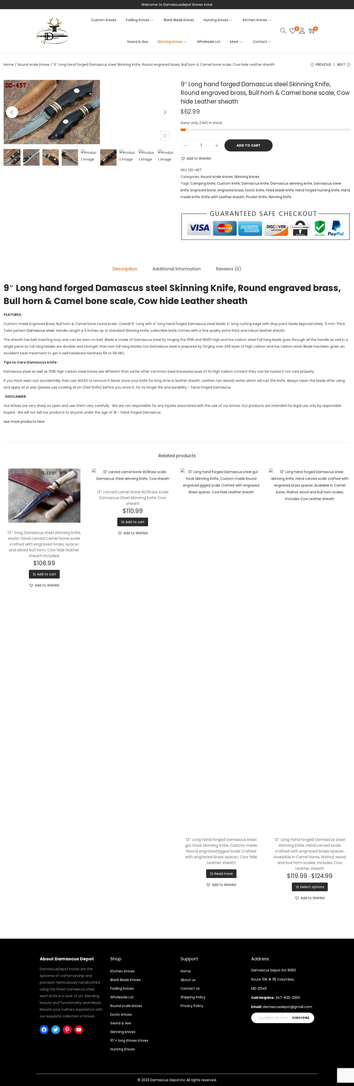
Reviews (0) (228, 269)
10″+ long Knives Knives (129, 1040)
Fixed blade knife (280, 190)
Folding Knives (122, 988)
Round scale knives (34, 64)
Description (125, 269)
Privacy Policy (192, 1005)
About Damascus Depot (67, 959)
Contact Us (190, 988)
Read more (223, 873)
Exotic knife (254, 190)
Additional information (176, 269)
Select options (312, 886)
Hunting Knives (122, 1049)
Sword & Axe (120, 1023)
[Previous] (12, 112)
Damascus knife (255, 183)
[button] (196, 158)
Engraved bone (203, 190)
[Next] (165, 112)
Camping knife (202, 183)
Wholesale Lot (122, 997)
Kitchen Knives (122, 971)
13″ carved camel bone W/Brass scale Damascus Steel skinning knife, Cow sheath (133, 497)
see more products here (24, 421)
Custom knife (228, 183)
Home (9, 64)
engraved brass (230, 190)
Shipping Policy (193, 997)
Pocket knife (256, 197)
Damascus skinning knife (291, 183)
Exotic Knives (121, 1014)
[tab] (125, 269)
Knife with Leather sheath (223, 197)
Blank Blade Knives (125, 979)
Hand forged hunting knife (317, 190)
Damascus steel (40, 330)
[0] (292, 31)
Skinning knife (280, 197)
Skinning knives (246, 176)
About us (188, 979)
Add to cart (248, 145)
